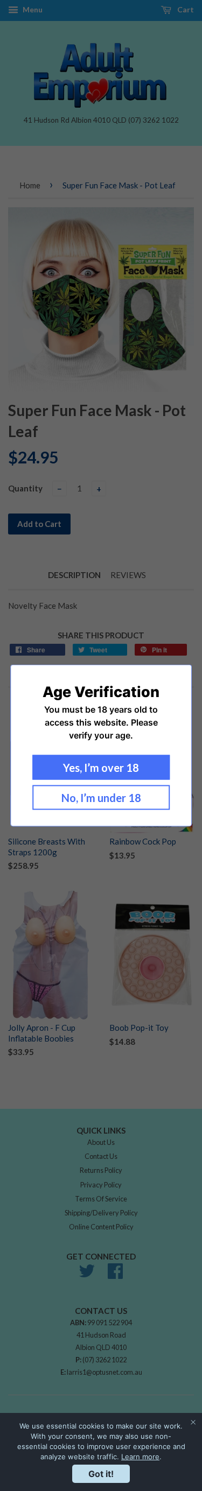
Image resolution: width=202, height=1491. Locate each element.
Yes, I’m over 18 (101, 767)
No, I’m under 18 (101, 797)
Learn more (140, 1456)
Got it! (101, 1473)
